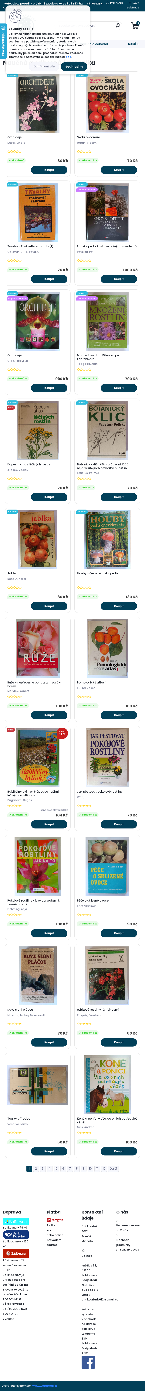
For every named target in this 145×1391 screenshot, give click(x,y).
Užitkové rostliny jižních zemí (98, 1010)
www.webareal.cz (45, 1386)
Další (132, 44)
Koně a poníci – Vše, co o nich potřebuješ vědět (107, 1120)
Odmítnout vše (44, 66)
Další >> (113, 1169)
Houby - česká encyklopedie (97, 573)
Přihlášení (116, 3)
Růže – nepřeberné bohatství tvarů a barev (34, 684)
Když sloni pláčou (20, 1010)
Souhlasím (74, 66)
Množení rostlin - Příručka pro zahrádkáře (98, 357)
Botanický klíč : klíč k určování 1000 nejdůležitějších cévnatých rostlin (102, 466)
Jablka (12, 573)
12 (104, 1168)
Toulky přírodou (18, 1119)
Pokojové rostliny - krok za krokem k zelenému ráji (33, 902)
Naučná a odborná (94, 44)
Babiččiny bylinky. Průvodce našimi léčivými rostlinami (33, 793)
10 (90, 1168)
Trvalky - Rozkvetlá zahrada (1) (30, 246)
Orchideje (14, 137)
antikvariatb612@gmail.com (101, 1299)
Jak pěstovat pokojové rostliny (100, 792)
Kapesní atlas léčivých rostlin (29, 464)
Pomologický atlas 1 (91, 682)
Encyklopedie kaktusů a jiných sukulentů (107, 246)
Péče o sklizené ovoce (93, 900)
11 (97, 1168)
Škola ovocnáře (88, 137)
